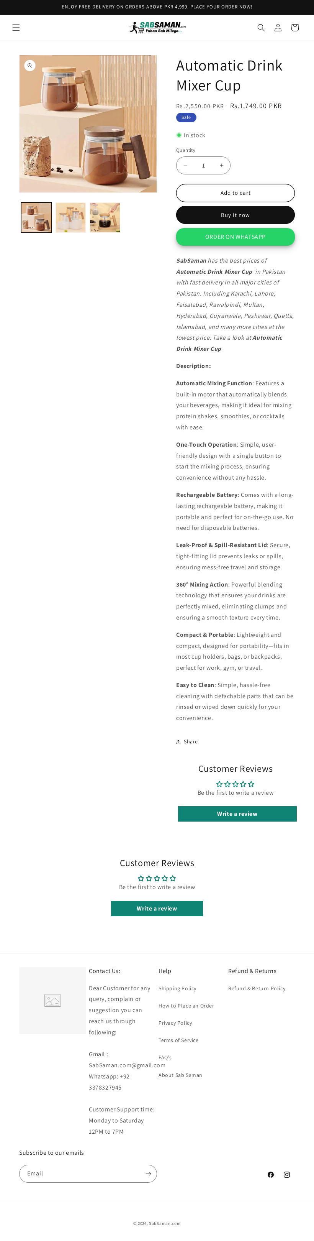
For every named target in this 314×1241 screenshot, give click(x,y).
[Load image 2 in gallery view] (71, 217)
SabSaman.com (164, 1223)
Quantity (185, 150)
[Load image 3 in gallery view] (105, 217)
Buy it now (235, 215)
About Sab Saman (181, 1075)
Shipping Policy (177, 988)
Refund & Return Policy (256, 988)
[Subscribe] (148, 1174)
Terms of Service (179, 1040)
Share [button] (191, 741)
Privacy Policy (175, 1022)
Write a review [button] (237, 814)
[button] (16, 27)
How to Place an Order (186, 1005)
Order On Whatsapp (235, 237)
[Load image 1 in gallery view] (36, 217)
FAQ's (165, 1057)
